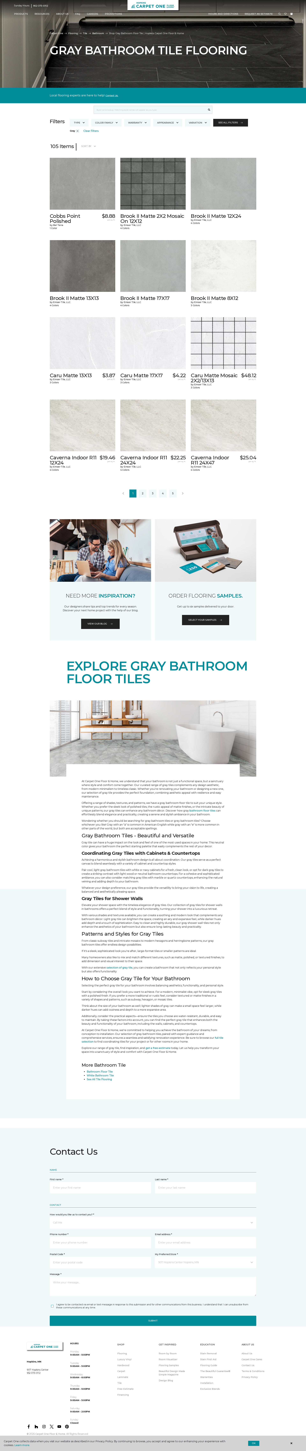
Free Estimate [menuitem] (125, 1388)
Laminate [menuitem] (122, 1377)
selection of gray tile (119, 967)
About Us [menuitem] (247, 1353)
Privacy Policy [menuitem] (250, 1377)
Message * (55, 1274)
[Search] (209, 110)
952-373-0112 (40, 5)
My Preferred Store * (166, 1254)
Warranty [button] (135, 122)
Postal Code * (57, 1254)
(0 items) (291, 14)
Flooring (73, 33)
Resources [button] (42, 13)
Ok (253, 1443)
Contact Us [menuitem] (248, 1365)
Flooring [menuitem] (122, 1353)
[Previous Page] (123, 493)
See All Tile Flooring (99, 1079)
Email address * (163, 1234)
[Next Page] (183, 493)
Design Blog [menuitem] (166, 1380)
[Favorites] (285, 14)
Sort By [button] (86, 146)
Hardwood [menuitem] (123, 1365)
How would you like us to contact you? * (72, 1214)
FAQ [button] (77, 13)
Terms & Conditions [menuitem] (253, 1371)
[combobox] (150, 110)
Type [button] (77, 122)
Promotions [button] (113, 13)
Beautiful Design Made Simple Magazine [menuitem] (172, 1373)
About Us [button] (62, 13)
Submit (153, 1320)
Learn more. (22, 1445)
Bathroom (98, 33)
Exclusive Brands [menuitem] (210, 1388)
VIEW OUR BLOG (97, 623)
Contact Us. (112, 95)
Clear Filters (91, 130)
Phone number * (59, 1234)
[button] (280, 14)
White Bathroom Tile (100, 1075)
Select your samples (202, 619)
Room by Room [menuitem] (168, 1353)
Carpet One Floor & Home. (50, 1433)
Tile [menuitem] (119, 1383)
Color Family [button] (104, 122)
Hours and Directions (223, 13)
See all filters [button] (228, 122)
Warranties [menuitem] (206, 1377)
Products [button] (21, 13)
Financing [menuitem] (123, 1394)
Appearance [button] (165, 122)
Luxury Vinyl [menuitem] (124, 1359)
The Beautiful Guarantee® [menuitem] (215, 1371)
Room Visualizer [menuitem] (168, 1359)
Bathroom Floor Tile (100, 1071)
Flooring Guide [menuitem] (208, 1365)
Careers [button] (92, 13)
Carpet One (56, 33)
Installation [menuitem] (206, 1383)
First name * (56, 1179)
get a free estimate (158, 1048)
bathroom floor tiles (202, 810)
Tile (85, 33)
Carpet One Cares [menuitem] (252, 1359)
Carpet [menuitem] (121, 1371)
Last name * (161, 1179)
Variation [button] (195, 122)
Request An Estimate (259, 13)
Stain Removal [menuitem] (208, 1353)
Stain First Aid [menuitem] (208, 1359)
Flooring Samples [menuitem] (169, 1365)
